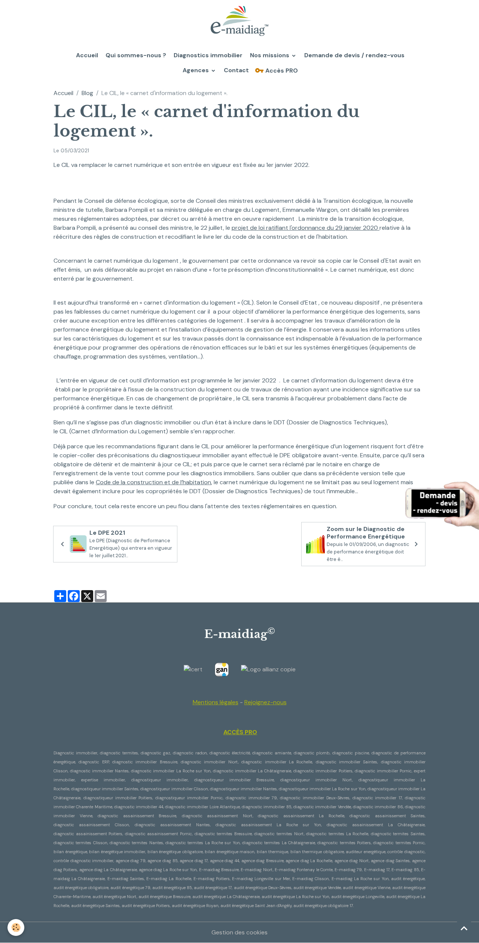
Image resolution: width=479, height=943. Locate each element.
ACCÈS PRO (240, 732)
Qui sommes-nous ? (135, 55)
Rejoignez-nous (265, 702)
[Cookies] (15, 927)
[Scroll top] (464, 928)
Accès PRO (281, 70)
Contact (235, 70)
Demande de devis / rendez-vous (354, 55)
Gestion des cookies (239, 932)
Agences (195, 70)
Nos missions (269, 55)
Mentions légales (215, 702)
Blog (87, 93)
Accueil (86, 55)
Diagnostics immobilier (207, 55)
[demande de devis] (441, 503)
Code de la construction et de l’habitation (153, 482)
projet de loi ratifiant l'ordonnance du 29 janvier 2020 (305, 228)
